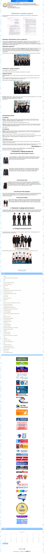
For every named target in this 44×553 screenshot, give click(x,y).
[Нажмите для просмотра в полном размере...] (14, 35)
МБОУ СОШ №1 (13, 2)
